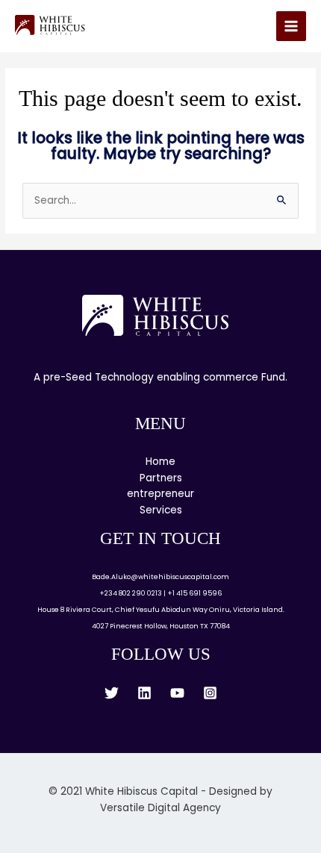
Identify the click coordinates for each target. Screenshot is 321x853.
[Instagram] (210, 693)
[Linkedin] (144, 693)
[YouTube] (177, 693)
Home (160, 461)
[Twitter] (112, 693)
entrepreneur (160, 494)
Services (161, 510)
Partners (161, 478)
